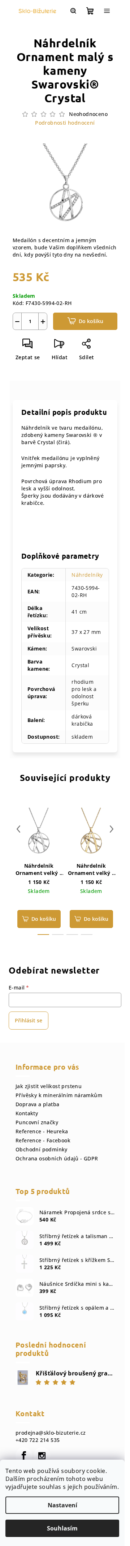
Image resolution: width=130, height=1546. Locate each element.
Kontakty (27, 1113)
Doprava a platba (37, 1104)
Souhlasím (62, 1528)
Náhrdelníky (87, 574)
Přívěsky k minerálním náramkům (59, 1095)
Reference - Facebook (43, 1140)
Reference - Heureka (42, 1131)
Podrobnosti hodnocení (65, 122)
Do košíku (91, 321)
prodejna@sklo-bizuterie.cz (51, 1432)
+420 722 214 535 (38, 1440)
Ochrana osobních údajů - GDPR (57, 1158)
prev (18, 829)
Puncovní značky (37, 1122)
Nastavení (62, 1505)
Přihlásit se (28, 1020)
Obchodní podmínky (42, 1149)
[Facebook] (24, 1455)
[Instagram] (42, 1455)
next (111, 829)
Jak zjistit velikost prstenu (49, 1086)
